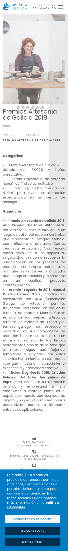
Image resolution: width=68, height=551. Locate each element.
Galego (44, 5)
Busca (54, 7)
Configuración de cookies (32, 519)
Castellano (41, 8)
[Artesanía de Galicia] (15, 6)
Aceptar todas (32, 542)
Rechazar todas (32, 531)
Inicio (8, 134)
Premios (33, 134)
